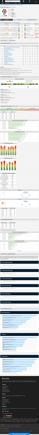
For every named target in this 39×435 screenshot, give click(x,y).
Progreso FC (6, 51)
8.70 (25, 32)
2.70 (18, 26)
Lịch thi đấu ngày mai (5, 400)
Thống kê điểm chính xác (5, 391)
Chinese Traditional (28, 420)
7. (9, 325)
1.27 (18, 32)
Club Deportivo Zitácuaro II (8, 64)
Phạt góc (2, 3)
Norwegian (14, 421)
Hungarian (18, 421)
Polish (9, 420)
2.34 (18, 36)
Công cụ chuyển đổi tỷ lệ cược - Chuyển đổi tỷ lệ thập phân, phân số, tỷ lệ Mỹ (13, 395)
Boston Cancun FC (7, 52)
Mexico (12, 9)
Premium (15, 3)
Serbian (31, 421)
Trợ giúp (12, 426)
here (31, 430)
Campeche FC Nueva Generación (9, 61)
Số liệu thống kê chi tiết (32, 19)
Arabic (35, 421)
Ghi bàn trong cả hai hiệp (6, 390)
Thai (1, 421)
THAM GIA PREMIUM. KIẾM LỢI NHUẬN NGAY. (19, 433)
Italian (19, 420)
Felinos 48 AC (6, 56)
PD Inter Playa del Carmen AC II (9, 49)
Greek (2, 420)
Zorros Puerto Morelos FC (8, 53)
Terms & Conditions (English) (4, 428)
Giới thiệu (8, 426)
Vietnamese (23, 421)
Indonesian (9, 421)
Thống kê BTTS (4, 387)
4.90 (22, 32)
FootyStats (2, 424)
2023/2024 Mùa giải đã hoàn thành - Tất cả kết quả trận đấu (10, 22)
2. (9, 317)
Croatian (5, 421)
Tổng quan (6, 19)
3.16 (22, 36)
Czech (22, 420)
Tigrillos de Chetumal (7, 57)
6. (8, 324)
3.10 (22, 26)
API (11, 3)
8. (6, 327)
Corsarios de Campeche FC (8, 60)
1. (11, 315)
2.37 (25, 26)
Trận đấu (19, 19)
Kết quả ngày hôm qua (5, 399)
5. (6, 322)
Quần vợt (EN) (7, 3)
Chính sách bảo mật (17, 426)
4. (7, 320)
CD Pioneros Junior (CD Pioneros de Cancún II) (11, 47)
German (13, 420)
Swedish (5, 420)
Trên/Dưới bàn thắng (5, 386)
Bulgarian (27, 421)
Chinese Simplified (35, 420)
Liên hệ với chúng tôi (3, 426)
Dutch (16, 420)
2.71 (25, 36)
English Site (4, 404)
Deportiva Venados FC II (8, 48)
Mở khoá (26, 192)
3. (8, 319)
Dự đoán (19, 3)
